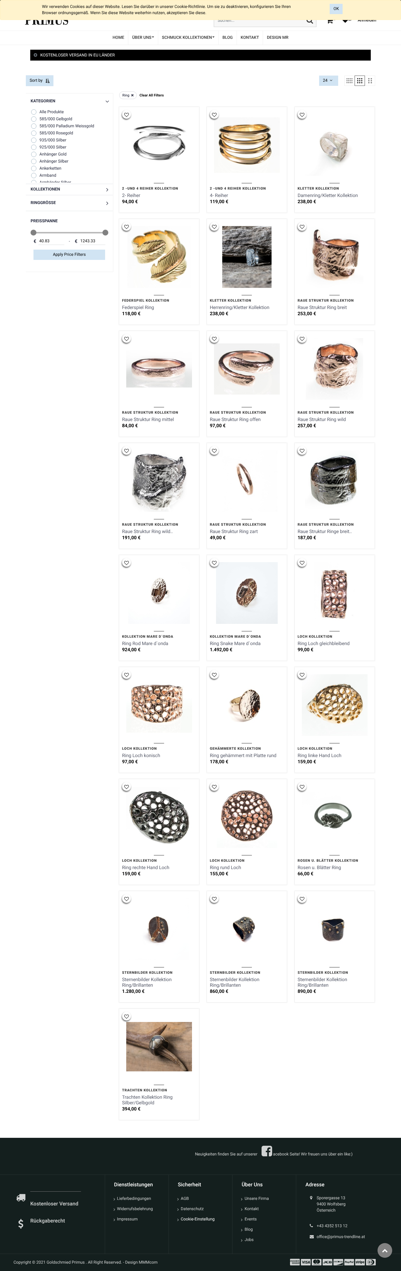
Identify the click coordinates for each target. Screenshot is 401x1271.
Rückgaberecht (47, 1221)
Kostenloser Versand (55, 1204)
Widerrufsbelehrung (135, 1209)
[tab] (200, 55)
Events (251, 1219)
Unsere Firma (257, 1198)
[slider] (33, 233)
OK (336, 8)
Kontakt (252, 1209)
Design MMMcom (141, 1262)
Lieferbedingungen (134, 1198)
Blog (249, 1229)
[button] (69, 189)
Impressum (127, 1219)
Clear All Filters (151, 95)
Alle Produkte (51, 112)
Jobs (249, 1239)
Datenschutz (192, 1209)
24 (325, 80)
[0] (329, 20)
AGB (185, 1198)
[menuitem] (118, 37)
